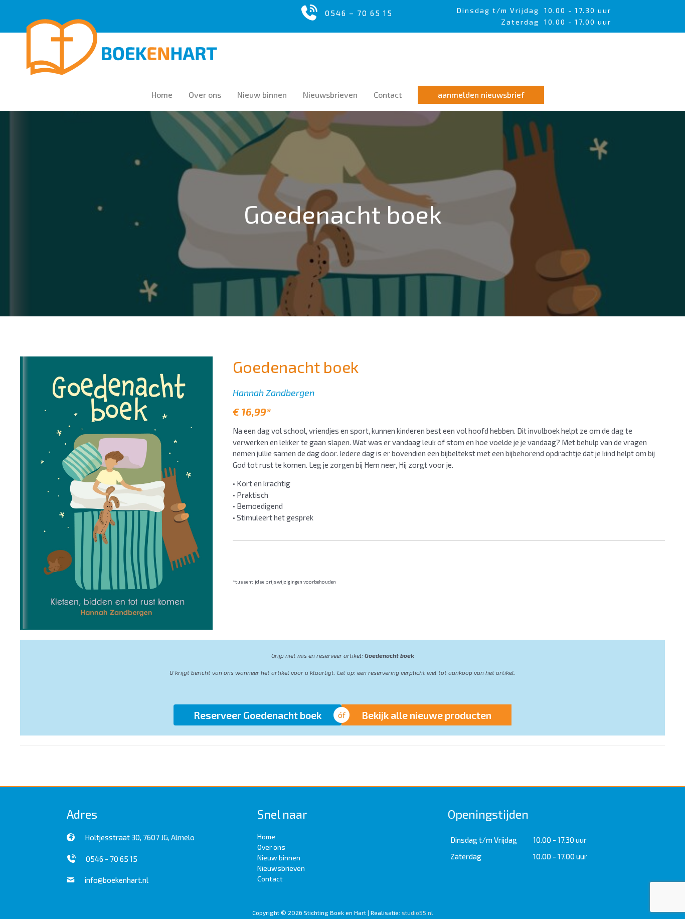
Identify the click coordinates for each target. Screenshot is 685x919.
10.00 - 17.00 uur (560, 856)
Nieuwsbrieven (281, 868)
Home (266, 836)
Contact (270, 878)
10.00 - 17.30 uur (577, 10)
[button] (481, 95)
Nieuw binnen (278, 857)
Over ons (271, 847)
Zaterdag (465, 856)
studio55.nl (417, 912)
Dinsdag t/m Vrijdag (500, 10)
